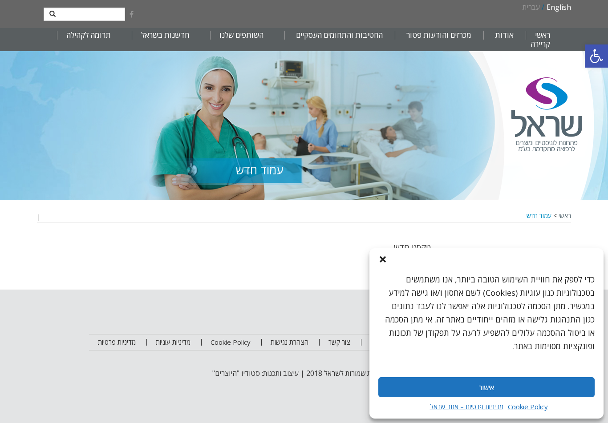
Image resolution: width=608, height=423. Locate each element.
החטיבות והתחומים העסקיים (339, 35)
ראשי (542, 35)
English (559, 7)
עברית (531, 7)
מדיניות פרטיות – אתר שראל (466, 406)
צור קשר (339, 342)
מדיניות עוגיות (173, 342)
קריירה (540, 44)
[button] (596, 56)
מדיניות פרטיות (117, 342)
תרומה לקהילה (88, 35)
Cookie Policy (528, 406)
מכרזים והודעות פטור (438, 35)
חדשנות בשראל (165, 35)
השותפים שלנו (241, 35)
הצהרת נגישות (289, 342)
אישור (486, 387)
